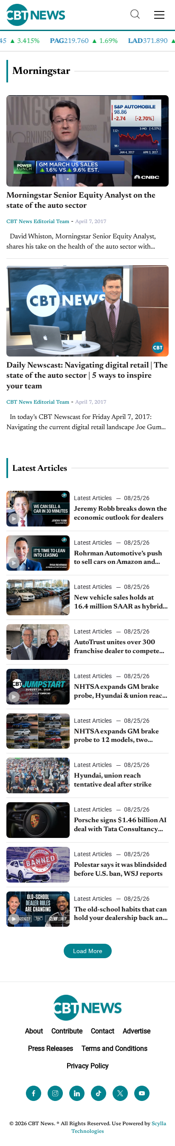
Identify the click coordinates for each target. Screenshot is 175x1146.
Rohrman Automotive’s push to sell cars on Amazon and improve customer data (118, 558)
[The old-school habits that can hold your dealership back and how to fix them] (38, 909)
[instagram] (55, 1093)
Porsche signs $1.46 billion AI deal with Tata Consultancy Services (120, 825)
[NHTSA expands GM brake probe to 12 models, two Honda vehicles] (38, 731)
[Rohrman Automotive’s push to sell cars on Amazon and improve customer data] (38, 553)
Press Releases (50, 1048)
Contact (102, 1031)
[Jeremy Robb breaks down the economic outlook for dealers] (38, 508)
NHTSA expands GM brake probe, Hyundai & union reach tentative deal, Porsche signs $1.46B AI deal (120, 692)
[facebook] (33, 1093)
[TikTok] (98, 1093)
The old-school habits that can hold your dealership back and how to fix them (120, 914)
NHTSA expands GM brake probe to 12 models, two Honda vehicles (116, 736)
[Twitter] (120, 1093)
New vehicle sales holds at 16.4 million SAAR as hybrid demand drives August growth (120, 602)
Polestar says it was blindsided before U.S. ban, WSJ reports (120, 869)
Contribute (66, 1031)
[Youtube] (142, 1093)
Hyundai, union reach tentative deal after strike (113, 780)
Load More (87, 951)
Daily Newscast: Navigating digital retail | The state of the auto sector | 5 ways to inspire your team (87, 376)
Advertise (136, 1031)
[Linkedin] (77, 1093)
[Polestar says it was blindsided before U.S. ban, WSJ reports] (38, 865)
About (34, 1031)
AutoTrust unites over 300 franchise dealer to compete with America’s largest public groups (118, 647)
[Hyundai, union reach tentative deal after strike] (38, 775)
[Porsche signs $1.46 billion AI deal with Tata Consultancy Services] (38, 820)
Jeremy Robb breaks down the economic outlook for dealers (120, 513)
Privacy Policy (88, 1066)
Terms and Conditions (114, 1048)
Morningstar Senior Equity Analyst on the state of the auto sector (80, 201)
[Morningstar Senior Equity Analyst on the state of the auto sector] (87, 141)
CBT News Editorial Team (37, 221)
